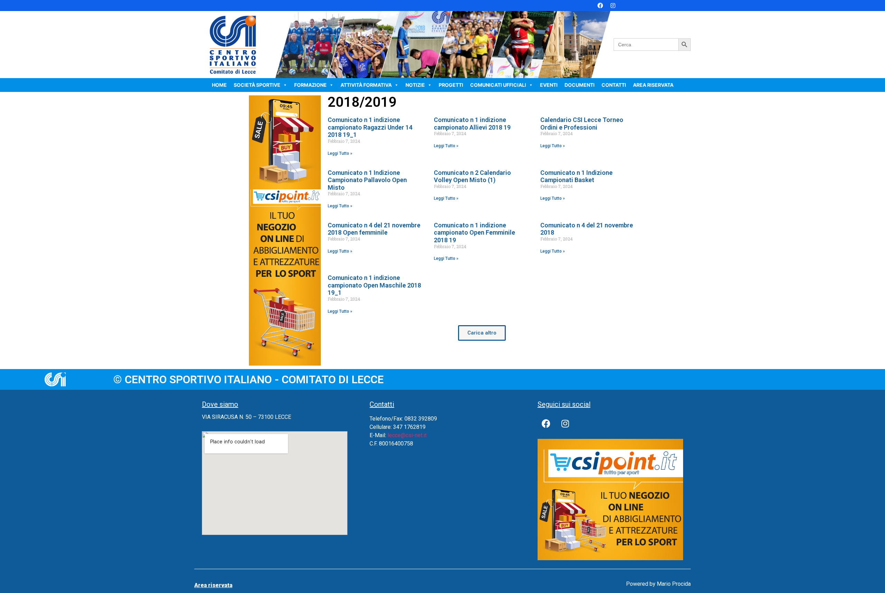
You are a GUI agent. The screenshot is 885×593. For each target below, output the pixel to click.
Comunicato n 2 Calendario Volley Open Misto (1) (472, 176)
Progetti (451, 85)
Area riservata (653, 85)
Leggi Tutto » (340, 153)
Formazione (310, 85)
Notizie (415, 85)
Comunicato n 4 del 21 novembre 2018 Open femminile (374, 229)
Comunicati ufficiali (498, 85)
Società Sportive (257, 85)
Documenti (580, 85)
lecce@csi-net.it (407, 435)
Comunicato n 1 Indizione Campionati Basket (576, 176)
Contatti (614, 85)
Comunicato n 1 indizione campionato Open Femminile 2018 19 (474, 233)
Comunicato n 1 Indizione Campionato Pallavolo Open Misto (367, 180)
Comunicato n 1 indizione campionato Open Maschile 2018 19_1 (374, 285)
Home (219, 85)
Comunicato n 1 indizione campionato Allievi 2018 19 (472, 123)
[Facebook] (600, 5)
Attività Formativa (366, 85)
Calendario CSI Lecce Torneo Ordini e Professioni (581, 123)
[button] (482, 333)
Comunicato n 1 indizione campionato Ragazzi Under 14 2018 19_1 (370, 127)
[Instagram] (612, 5)
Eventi (549, 85)
